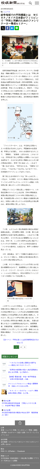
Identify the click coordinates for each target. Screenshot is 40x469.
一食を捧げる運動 (26, 458)
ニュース (6, 12)
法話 (19, 432)
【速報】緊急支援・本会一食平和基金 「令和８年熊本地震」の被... (23, 377)
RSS (2, 451)
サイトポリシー (32, 442)
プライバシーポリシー (17, 442)
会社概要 (4, 442)
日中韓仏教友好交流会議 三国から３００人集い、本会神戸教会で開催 (19, 403)
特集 (14, 430)
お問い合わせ (6, 444)
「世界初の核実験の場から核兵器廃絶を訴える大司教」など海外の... (23, 370)
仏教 (23, 432)
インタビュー (22, 430)
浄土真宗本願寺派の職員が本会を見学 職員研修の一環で (20, 412)
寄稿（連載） (34, 430)
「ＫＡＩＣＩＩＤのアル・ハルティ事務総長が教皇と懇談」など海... (23, 391)
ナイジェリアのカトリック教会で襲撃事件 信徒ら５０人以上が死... (23, 384)
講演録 (4, 432)
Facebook (21, 451)
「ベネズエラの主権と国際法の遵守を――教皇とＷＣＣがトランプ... (22, 363)
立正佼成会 (5, 458)
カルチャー (12, 432)
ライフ (28, 432)
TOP (20, 424)
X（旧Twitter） (11, 451)
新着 (2, 430)
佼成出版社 (14, 458)
